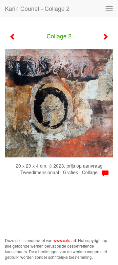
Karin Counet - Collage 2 (37, 8)
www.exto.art (64, 240)
